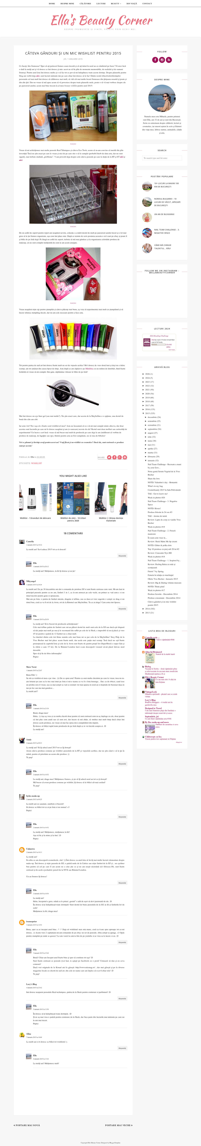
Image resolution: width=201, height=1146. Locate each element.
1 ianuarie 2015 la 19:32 (34, 545)
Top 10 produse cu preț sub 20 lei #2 (163, 549)
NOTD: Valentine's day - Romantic (162, 482)
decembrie (152, 417)
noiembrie (152, 421)
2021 (147, 389)
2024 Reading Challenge (159, 336)
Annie (28, 739)
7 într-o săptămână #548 (165, 639)
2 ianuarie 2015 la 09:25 (34, 799)
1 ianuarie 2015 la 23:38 (41, 708)
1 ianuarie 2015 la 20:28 (34, 584)
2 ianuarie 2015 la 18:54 (41, 893)
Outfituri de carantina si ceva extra (167, 725)
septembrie (152, 429)
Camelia (30, 541)
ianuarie (151, 460)
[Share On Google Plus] (119, 457)
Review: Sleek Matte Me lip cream (162, 541)
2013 (147, 612)
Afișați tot (179, 742)
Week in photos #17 (156, 590)
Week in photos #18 (156, 556)
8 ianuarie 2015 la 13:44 (41, 1059)
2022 (147, 385)
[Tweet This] (109, 457)
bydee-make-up (33, 795)
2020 (147, 393)
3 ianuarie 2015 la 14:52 (34, 925)
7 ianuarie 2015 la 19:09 (34, 1037)
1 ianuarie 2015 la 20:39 (41, 619)
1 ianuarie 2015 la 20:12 (41, 566)
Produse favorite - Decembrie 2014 (163, 594)
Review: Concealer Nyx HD (160, 552)
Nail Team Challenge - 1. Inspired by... (164, 560)
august (150, 432)
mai (149, 444)
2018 (147, 401)
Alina (28, 1033)
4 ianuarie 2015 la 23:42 (34, 987)
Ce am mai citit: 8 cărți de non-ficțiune (166, 680)
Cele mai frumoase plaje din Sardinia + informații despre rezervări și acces (160, 711)
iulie (150, 436)
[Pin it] (125, 457)
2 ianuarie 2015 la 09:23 (34, 743)
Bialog (148, 666)
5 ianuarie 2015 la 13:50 (41, 1009)
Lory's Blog (31, 984)
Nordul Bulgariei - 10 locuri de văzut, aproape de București (167, 202)
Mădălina (89, 368)
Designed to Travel (153, 708)
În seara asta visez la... (157, 537)
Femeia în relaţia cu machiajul (160, 575)
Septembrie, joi (152, 716)
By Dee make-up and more (157, 722)
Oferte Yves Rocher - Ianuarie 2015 (163, 578)
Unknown (30, 848)
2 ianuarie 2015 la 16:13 (34, 852)
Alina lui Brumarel (153, 651)
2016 (147, 409)
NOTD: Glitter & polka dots (160, 545)
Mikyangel (31, 581)
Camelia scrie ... (152, 637)
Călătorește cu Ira (153, 736)
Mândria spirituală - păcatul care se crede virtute (161, 695)
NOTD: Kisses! (154, 508)
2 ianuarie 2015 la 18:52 (41, 774)
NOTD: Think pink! (156, 586)
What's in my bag (155, 486)
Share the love (154, 478)
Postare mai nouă (28, 1125)
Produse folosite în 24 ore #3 (160, 512)
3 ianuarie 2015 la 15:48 (41, 953)
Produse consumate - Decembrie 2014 (164, 597)
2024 (147, 377)
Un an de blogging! (164, 214)
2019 (147, 397)
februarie (151, 456)
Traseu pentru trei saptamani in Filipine (160, 739)
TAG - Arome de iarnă (157, 516)
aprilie (150, 448)
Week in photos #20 (156, 497)
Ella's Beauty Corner (100, 20)
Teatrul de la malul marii (165, 654)
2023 (147, 381)
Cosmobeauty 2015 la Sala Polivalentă (164, 489)
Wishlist (36, 463)
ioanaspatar (31, 921)
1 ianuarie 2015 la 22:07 (34, 670)
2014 (147, 608)
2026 (147, 373)
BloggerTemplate (115, 1143)
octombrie (152, 425)
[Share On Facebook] (114, 457)
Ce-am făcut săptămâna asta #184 (158, 718)
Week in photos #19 (156, 526)
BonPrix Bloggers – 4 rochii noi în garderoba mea (158, 703)
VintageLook (151, 691)
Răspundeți (122, 556)
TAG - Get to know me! (158, 493)
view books (172, 350)
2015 (147, 413)
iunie (150, 440)
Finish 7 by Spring (156, 571)
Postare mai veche (118, 1125)
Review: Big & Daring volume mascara (164, 582)
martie (150, 452)
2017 (147, 405)
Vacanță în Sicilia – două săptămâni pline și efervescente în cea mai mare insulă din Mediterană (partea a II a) (161, 671)
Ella (35, 562)
